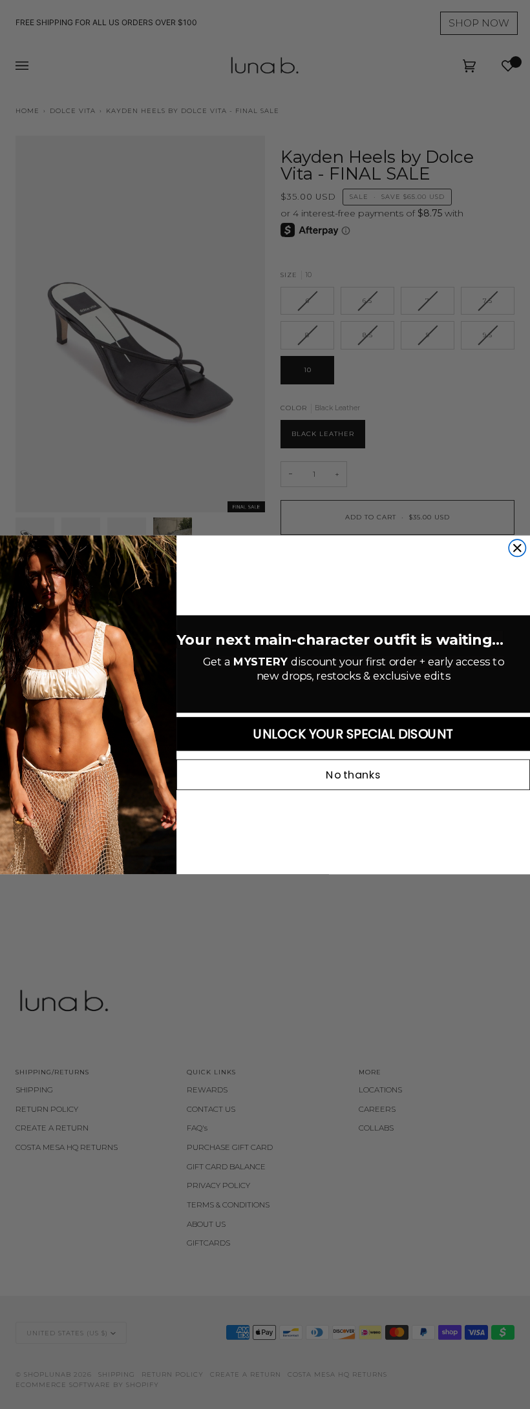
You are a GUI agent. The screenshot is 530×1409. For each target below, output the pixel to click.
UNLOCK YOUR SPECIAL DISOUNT (352, 733)
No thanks (353, 774)
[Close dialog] (517, 547)
